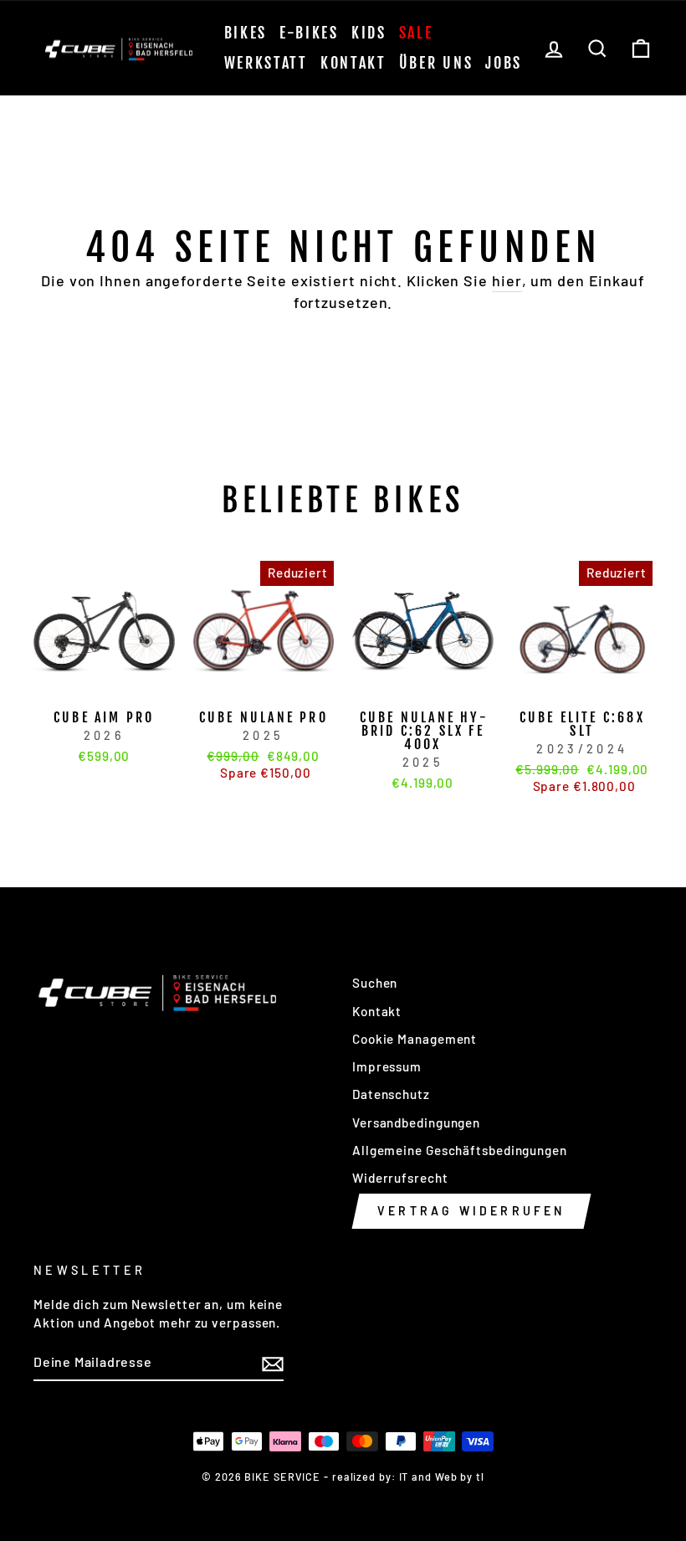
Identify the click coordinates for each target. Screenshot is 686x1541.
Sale (416, 32)
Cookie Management (414, 1038)
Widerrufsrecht (400, 1177)
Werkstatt (266, 63)
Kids (369, 32)
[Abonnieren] (273, 1363)
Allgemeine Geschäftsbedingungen (459, 1150)
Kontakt (353, 63)
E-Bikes (309, 32)
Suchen (374, 982)
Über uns (436, 63)
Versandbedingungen (416, 1122)
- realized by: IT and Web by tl (404, 1476)
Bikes (246, 32)
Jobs (503, 63)
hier (507, 280)
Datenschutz (391, 1094)
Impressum (387, 1066)
